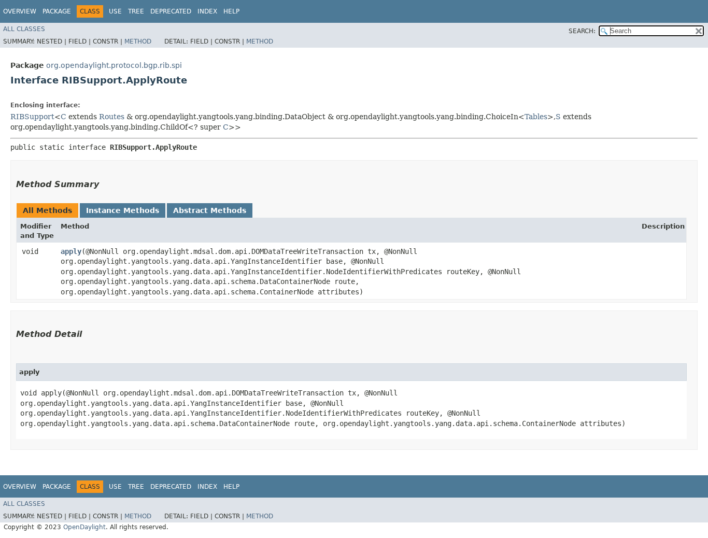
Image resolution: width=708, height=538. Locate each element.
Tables (536, 116)
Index (207, 11)
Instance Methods (122, 210)
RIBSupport (32, 116)
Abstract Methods (209, 210)
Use (115, 11)
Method (137, 41)
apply (71, 251)
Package (57, 11)
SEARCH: (582, 31)
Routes (111, 116)
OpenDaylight (84, 527)
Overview (19, 11)
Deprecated (170, 11)
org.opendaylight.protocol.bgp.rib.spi (114, 65)
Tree (136, 11)
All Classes (24, 29)
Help (231, 11)
